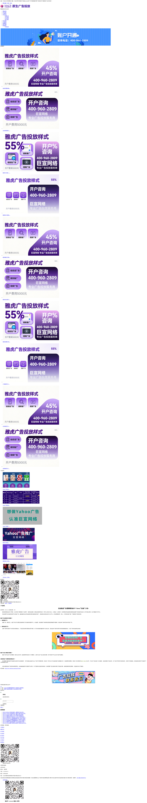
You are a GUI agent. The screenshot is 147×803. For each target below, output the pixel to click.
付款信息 (7, 26)
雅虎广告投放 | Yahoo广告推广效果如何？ (13, 715)
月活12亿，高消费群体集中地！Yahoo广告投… (14, 718)
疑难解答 (4, 23)
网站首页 (4, 11)
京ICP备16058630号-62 (81, 777)
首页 (6, 603)
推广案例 (4, 24)
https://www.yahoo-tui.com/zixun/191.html (13, 668)
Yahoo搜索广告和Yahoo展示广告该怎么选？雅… (14, 723)
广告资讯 (4, 21)
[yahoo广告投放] (15, 7)
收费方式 (7, 15)
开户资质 (7, 17)
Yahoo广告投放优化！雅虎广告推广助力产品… (14, 713)
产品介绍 (4, 14)
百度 (8, 3)
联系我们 (4, 25)
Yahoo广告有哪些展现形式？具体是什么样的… (14, 719)
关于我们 (4, 12)
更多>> (1, 707)
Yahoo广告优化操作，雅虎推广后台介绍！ (13, 712)
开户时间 (7, 18)
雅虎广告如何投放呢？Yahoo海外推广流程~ (13, 689)
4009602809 (5, 779)
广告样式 (4, 13)
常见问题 (4, 20)
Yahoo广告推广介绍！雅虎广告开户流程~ (13, 714)
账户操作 (7, 19)
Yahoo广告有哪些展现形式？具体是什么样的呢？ (14, 687)
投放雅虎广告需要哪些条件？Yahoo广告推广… (14, 720)
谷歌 (11, 3)
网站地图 (4, 3)
